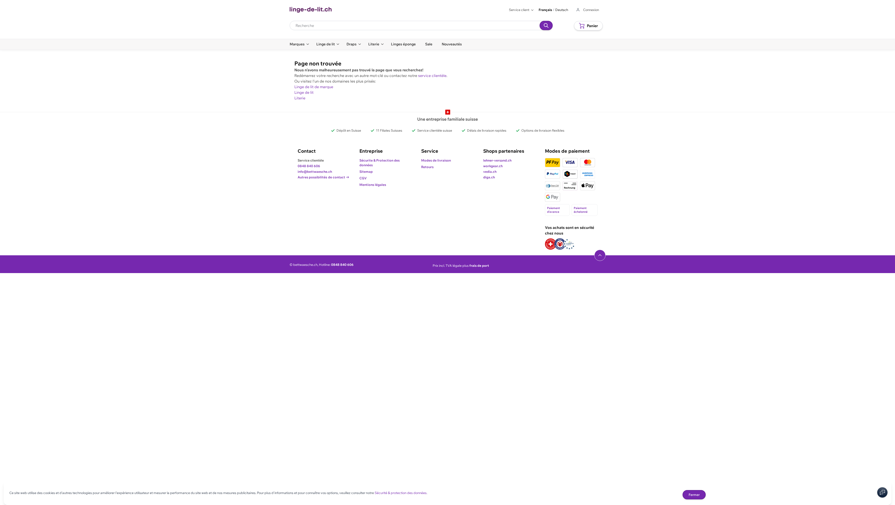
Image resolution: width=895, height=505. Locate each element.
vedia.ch (490, 172)
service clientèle (432, 75)
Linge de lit (304, 92)
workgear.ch (493, 166)
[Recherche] (546, 25)
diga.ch (489, 177)
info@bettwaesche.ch (315, 172)
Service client (519, 10)
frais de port (479, 265)
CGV (363, 178)
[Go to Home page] (311, 10)
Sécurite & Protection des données (379, 162)
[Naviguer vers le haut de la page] (600, 255)
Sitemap (366, 172)
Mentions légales (372, 185)
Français (545, 10)
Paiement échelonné (581, 209)
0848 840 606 (309, 166)
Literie (299, 98)
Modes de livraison (436, 160)
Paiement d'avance (553, 209)
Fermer (694, 495)
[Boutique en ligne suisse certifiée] (550, 244)
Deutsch (561, 10)
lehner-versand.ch (497, 160)
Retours (427, 167)
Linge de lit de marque (313, 86)
